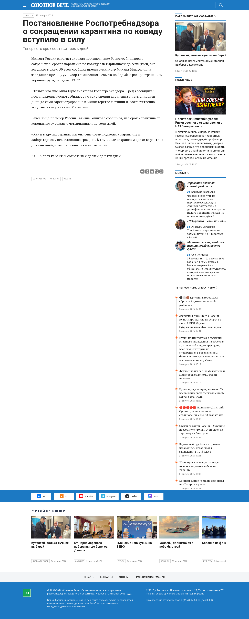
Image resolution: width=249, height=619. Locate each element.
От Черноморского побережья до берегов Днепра (91, 546)
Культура (207, 561)
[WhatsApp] (161, 171)
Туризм (121, 561)
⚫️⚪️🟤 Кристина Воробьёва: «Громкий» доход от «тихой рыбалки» (198, 301)
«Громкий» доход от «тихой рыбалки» (201, 184)
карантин (54, 179)
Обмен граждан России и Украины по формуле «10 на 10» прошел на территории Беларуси (202, 429)
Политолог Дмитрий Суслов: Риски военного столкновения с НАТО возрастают (198, 122)
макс (156, 496)
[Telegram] (152, 171)
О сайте (89, 577)
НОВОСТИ (28, 15)
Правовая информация (149, 577)
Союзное (79, 561)
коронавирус (39, 179)
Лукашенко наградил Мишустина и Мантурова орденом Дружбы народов (202, 374)
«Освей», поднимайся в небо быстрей (176, 544)
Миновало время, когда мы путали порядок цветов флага (206, 245)
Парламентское (40, 561)
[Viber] (157, 171)
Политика (182, 80)
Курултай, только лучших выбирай (200, 55)
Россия (67, 179)
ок (66, 496)
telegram (111, 496)
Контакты (106, 577)
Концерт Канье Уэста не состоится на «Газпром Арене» (201, 482)
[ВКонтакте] (142, 171)
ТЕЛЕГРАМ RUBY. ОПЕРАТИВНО (195, 287)
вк (44, 496)
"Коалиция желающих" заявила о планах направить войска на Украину (200, 466)
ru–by (134, 496)
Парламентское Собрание (194, 16)
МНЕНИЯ (180, 173)
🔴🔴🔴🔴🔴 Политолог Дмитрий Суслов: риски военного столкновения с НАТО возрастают (201, 411)
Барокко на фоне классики (221, 543)
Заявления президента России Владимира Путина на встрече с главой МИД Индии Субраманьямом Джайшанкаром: (200, 321)
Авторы (123, 577)
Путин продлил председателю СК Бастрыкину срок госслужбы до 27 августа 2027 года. (201, 392)
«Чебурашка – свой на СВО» (206, 221)
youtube (89, 496)
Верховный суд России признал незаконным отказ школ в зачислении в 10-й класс (200, 447)
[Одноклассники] (147, 171)
